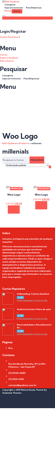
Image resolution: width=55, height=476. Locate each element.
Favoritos (14, 37)
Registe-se (20, 471)
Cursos (4, 37)
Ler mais (14, 209)
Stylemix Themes (12, 392)
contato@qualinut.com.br (22, 385)
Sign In (29, 471)
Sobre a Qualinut (9, 57)
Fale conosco (7, 60)
